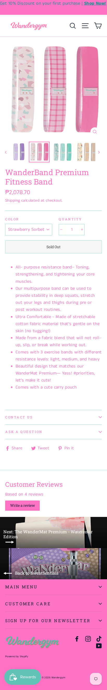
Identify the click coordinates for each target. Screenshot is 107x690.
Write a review (22, 505)
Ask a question (24, 432)
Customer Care (28, 603)
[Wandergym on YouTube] (99, 645)
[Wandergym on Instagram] (88, 638)
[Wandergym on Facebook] (77, 638)
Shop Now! (95, 3)
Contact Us (19, 417)
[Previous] (8, 152)
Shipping (12, 200)
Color (12, 219)
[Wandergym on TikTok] (99, 638)
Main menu (21, 586)
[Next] (98, 152)
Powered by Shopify (16, 656)
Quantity (70, 219)
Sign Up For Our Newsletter (48, 620)
